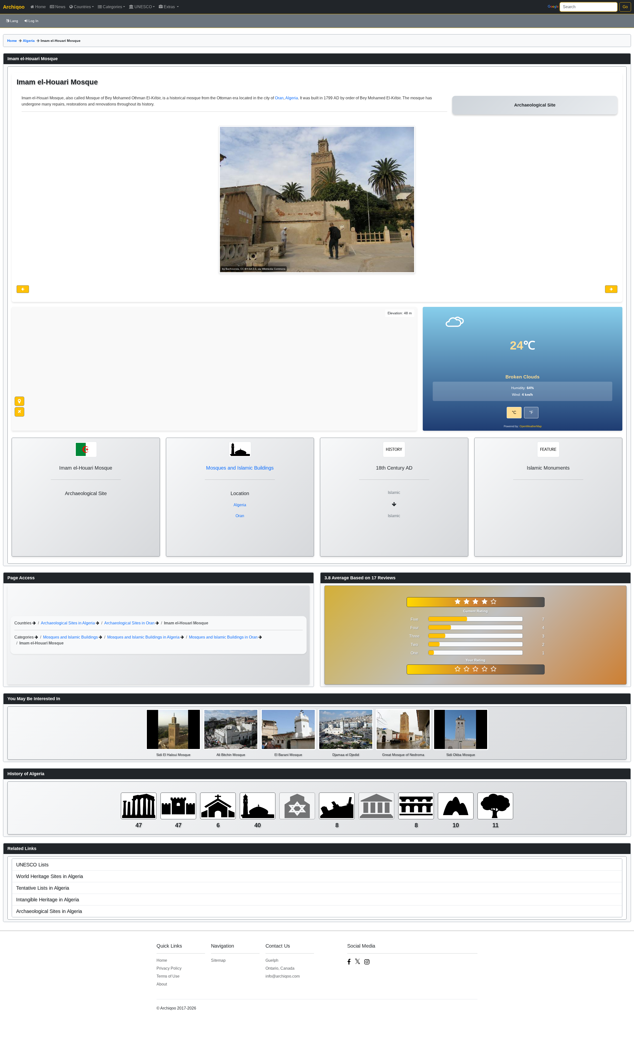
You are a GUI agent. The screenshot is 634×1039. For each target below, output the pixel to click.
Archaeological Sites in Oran (130, 623)
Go (625, 7)
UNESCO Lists (32, 864)
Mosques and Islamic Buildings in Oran (224, 637)
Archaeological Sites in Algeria (68, 623)
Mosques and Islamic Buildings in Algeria (144, 637)
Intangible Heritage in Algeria (47, 899)
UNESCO (143, 7)
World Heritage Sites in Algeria (49, 876)
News (60, 7)
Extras (170, 7)
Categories (112, 7)
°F (531, 412)
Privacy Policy (169, 968)
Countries (82, 7)
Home (40, 7)
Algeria (29, 41)
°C (514, 412)
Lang (14, 21)
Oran (279, 98)
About (162, 984)
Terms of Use (168, 976)
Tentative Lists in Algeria (42, 888)
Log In (33, 21)
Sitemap (218, 960)
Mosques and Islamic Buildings (240, 468)
